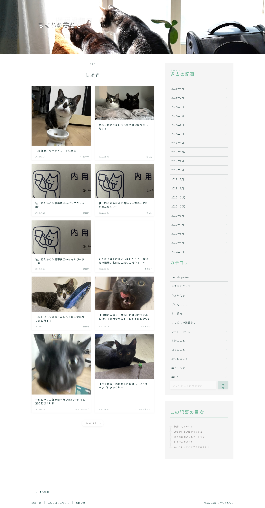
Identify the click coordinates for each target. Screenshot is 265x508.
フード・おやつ (181, 331)
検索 (223, 386)
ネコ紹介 (176, 313)
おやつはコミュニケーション (189, 436)
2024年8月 (177, 125)
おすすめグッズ (181, 286)
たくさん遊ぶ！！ (183, 441)
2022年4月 (177, 242)
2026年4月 (177, 88)
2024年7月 (177, 134)
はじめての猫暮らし (183, 322)
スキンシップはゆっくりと (188, 431)
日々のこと (178, 349)
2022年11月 (178, 197)
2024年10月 (178, 116)
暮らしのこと (179, 358)
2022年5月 (177, 233)
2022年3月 (177, 252)
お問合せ (80, 502)
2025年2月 (177, 97)
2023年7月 (177, 170)
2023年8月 (177, 161)
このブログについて (58, 502)
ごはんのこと (179, 304)
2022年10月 (178, 206)
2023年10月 (178, 152)
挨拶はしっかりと (184, 426)
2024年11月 (178, 107)
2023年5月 (177, 179)
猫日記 (175, 377)
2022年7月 (177, 224)
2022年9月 (177, 215)
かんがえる (178, 295)
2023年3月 (177, 188)
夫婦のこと (178, 340)
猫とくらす (178, 368)
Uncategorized (181, 277)
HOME (35, 491)
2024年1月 (177, 143)
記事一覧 (36, 502)
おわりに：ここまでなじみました (192, 447)
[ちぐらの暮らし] (59, 27)
